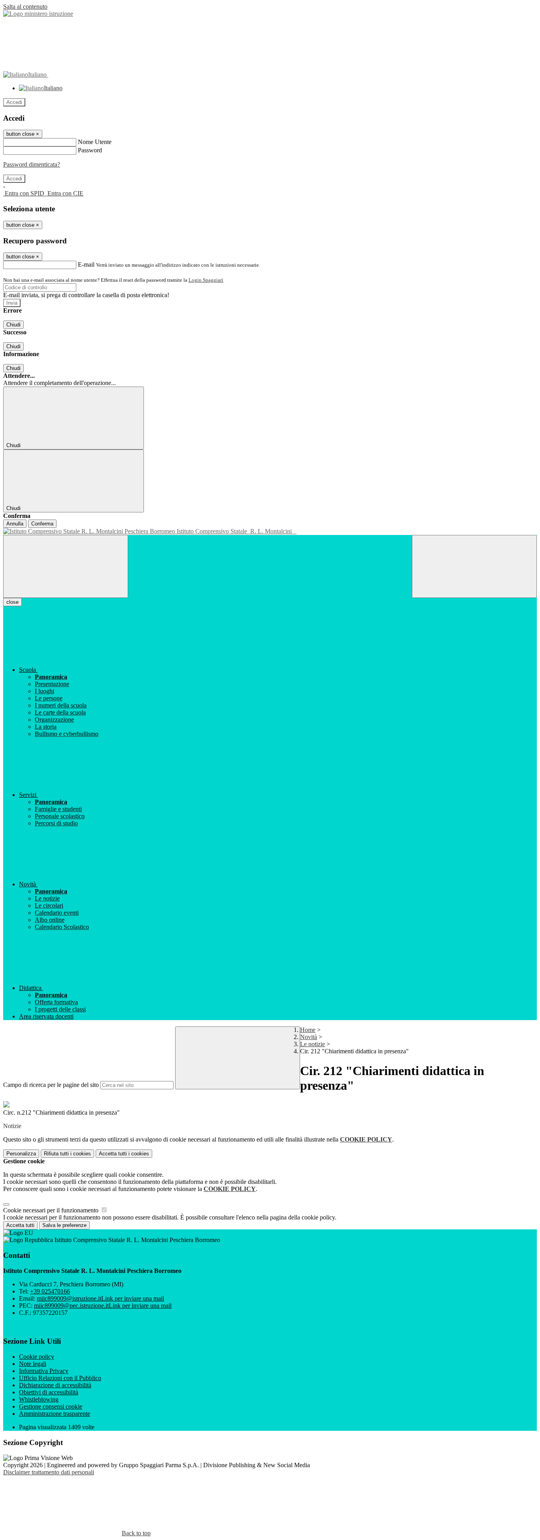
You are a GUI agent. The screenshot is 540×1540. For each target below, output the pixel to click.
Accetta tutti (124, 1154)
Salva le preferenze (64, 1225)
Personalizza (21, 1154)
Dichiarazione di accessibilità (55, 1385)
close (12, 602)
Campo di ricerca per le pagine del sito (51, 1084)
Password (90, 150)
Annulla (14, 524)
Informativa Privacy (43, 1370)
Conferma (42, 524)
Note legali (32, 1363)
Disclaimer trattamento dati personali (48, 1472)
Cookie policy (36, 1356)
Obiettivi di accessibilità (48, 1392)
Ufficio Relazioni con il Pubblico (60, 1378)
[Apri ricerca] (474, 566)
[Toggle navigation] (65, 566)
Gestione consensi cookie (50, 1406)
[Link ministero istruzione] (38, 13)
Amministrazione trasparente (54, 1413)
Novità (308, 1037)
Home (307, 1029)
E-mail (86, 264)
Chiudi (13, 325)
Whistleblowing (39, 1399)
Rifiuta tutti (67, 1154)
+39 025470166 (50, 1291)
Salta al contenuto (25, 6)
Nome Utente (94, 141)
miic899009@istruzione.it (100, 1298)
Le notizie (312, 1044)
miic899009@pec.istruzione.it (103, 1305)
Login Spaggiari (206, 280)
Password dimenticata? (31, 164)
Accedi (14, 102)
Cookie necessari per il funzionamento (51, 1210)
